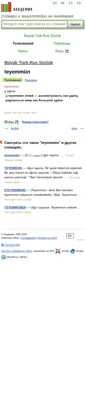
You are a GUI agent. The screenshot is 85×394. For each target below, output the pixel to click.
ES (71, 3)
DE (63, 3)
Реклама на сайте (47, 237)
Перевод (31, 80)
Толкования (23, 43)
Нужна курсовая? (35, 122)
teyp (74, 128)
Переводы (62, 43)
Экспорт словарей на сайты (16, 251)
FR (79, 3)
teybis (15, 128)
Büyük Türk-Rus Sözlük (42, 36)
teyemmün (12, 155)
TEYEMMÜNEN (15, 207)
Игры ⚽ (62, 51)
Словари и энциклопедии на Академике (37, 16)
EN (55, 3)
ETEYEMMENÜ (15, 190)
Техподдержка (28, 237)
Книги (22, 51)
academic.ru (16, 7)
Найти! (75, 24)
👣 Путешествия (10, 244)
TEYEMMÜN (13, 168)
